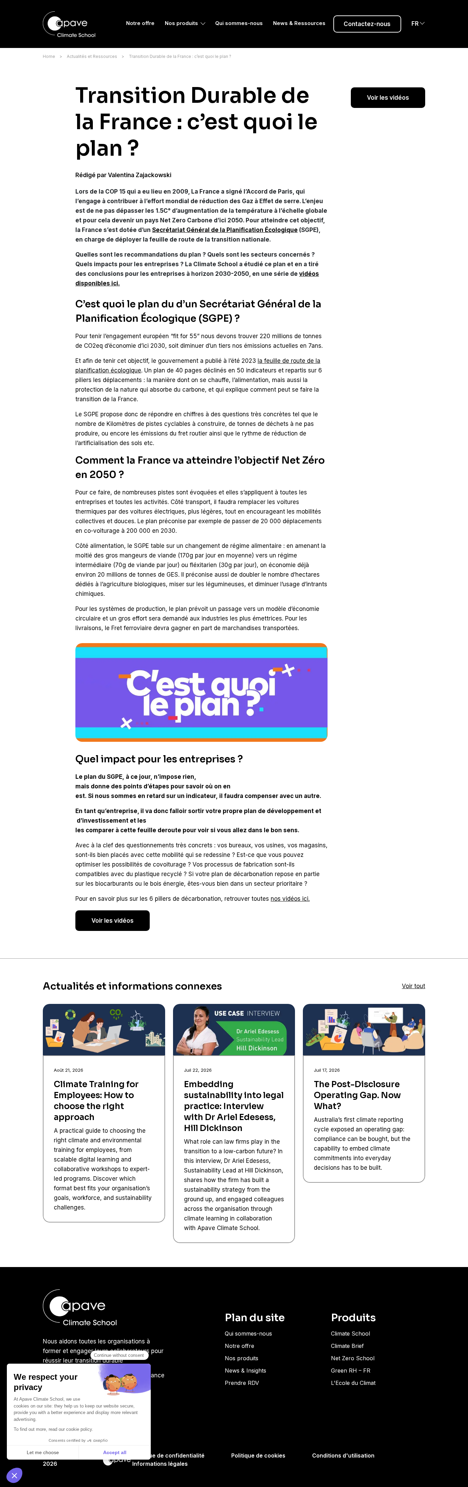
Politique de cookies (258, 1455)
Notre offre (140, 23)
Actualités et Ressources (92, 56)
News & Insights (245, 1370)
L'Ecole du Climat (353, 1382)
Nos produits (181, 23)
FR (415, 23)
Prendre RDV (242, 1382)
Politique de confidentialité (168, 1455)
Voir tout (413, 986)
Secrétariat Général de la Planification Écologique (225, 229)
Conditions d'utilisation (343, 1455)
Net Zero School (352, 1358)
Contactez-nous (367, 24)
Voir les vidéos (388, 97)
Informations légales (160, 1463)
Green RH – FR (350, 1370)
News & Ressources (299, 23)
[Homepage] (71, 24)
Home (49, 56)
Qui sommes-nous (239, 23)
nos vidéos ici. (290, 898)
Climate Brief (347, 1345)
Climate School (350, 1333)
